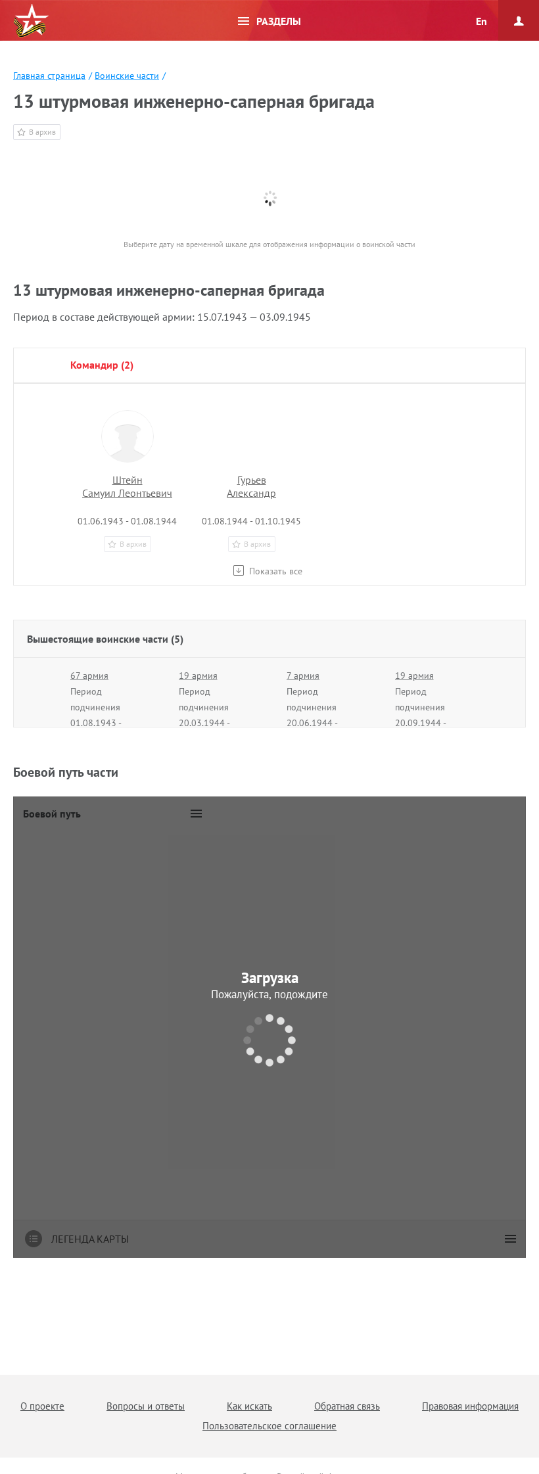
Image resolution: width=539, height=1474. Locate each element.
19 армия (198, 675)
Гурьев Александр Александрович (251, 493)
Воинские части (127, 75)
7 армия (303, 675)
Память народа (31, 21)
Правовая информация (470, 1406)
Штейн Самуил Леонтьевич (127, 486)
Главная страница (49, 75)
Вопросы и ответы (145, 1406)
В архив (42, 132)
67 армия (89, 675)
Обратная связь (347, 1406)
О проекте (42, 1406)
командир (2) (101, 364)
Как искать (249, 1406)
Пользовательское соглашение (269, 1425)
